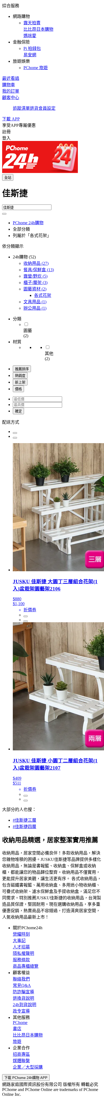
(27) (36, 263)
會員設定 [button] (46, 108)
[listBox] (52, 422)
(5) (35, 276)
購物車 (8, 84)
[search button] (4, 214)
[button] (52, 36)
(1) (34, 302)
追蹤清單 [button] (21, 108)
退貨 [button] (34, 108)
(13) (38, 269)
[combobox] (52, 195)
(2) (34, 289)
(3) (35, 282)
